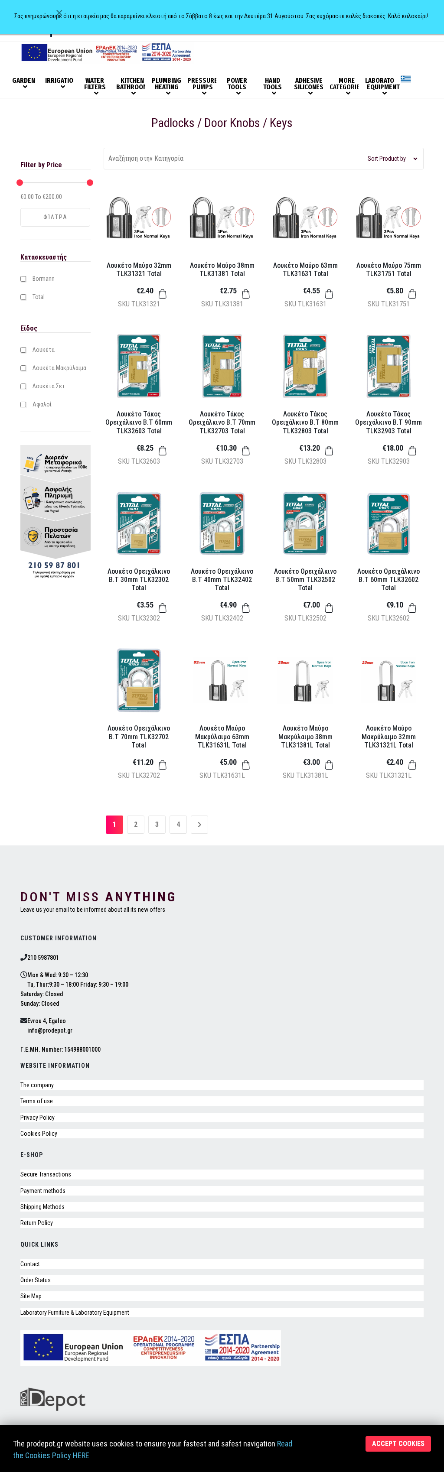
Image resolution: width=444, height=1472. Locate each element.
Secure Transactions (45, 1174)
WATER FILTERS (95, 84)
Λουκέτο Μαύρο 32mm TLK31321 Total (139, 269)
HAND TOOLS (272, 84)
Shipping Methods (42, 1206)
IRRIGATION (61, 80)
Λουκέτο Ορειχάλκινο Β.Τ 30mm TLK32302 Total (139, 579)
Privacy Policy (37, 1117)
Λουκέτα (44, 349)
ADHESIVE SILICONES (308, 84)
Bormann (44, 278)
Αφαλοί (42, 404)
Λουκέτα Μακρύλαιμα (59, 367)
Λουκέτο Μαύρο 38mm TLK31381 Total (222, 269)
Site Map (31, 1296)
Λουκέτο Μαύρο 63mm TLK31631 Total (305, 269)
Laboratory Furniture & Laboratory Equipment (74, 1312)
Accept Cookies (398, 1444)
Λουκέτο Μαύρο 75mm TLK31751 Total (388, 269)
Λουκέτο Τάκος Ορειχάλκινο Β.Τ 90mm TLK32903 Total (388, 422)
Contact (30, 1264)
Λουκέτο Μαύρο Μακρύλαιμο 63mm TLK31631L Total (222, 736)
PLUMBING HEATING (166, 84)
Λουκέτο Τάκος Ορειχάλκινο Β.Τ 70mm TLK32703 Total (222, 422)
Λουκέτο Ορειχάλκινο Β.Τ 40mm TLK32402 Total (222, 579)
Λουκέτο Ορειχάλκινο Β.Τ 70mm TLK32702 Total (139, 736)
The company (37, 1085)
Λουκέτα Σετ (49, 386)
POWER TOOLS (237, 84)
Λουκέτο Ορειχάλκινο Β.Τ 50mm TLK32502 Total (305, 579)
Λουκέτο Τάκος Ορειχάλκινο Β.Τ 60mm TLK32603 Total (138, 422)
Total (39, 296)
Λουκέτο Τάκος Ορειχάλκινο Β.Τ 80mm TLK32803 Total (305, 422)
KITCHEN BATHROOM (132, 84)
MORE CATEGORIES (346, 84)
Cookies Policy (38, 1133)
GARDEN (23, 80)
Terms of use (36, 1101)
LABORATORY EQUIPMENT (382, 84)
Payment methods (42, 1190)
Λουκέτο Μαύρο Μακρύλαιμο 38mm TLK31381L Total (305, 736)
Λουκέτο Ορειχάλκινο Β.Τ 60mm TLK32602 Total (388, 579)
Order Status (35, 1280)
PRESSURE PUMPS (202, 84)
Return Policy (36, 1222)
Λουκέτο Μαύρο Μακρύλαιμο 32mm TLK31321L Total (389, 736)
